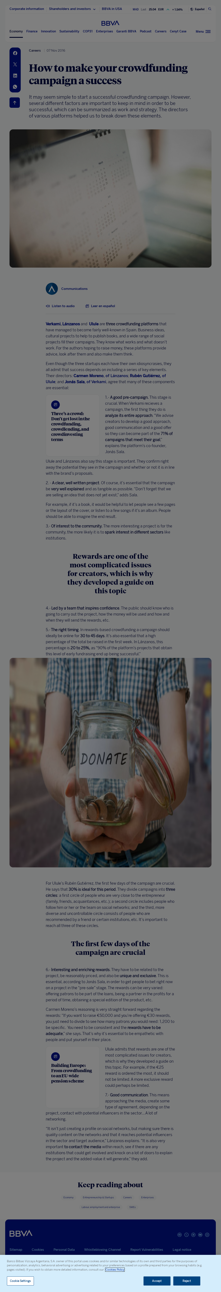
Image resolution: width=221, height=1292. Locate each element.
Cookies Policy (115, 1269)
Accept (157, 1280)
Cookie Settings (20, 1280)
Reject (187, 1280)
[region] (110, 1273)
